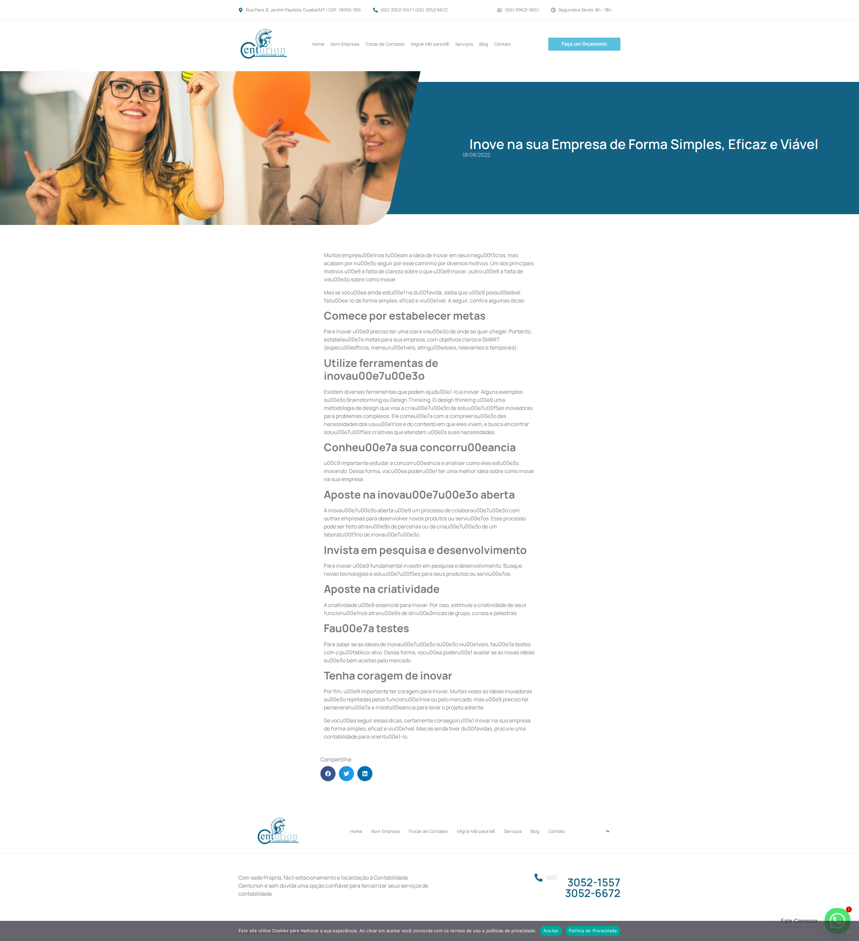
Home (318, 44)
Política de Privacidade (593, 930)
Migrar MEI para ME (430, 44)
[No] (848, 931)
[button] (328, 773)
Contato (502, 44)
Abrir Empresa (345, 44)
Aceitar (551, 930)
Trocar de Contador (385, 44)
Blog (483, 44)
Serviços (464, 44)
